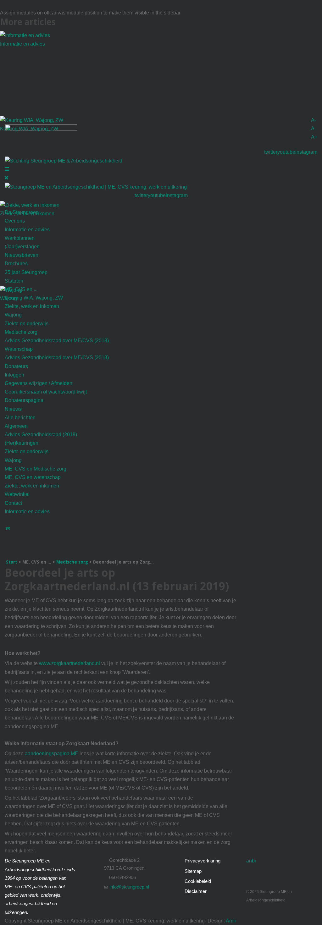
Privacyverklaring (202, 860)
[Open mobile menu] (7, 169)
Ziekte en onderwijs (26, 323)
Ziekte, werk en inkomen (32, 306)
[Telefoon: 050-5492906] (8, 537)
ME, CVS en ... (21, 289)
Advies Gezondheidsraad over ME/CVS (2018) (57, 340)
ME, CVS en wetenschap (33, 477)
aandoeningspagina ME (51, 753)
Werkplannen (20, 238)
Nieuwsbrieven (21, 255)
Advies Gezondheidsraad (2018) (41, 434)
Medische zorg (21, 332)
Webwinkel (17, 494)
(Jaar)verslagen (22, 246)
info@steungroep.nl (128, 886)
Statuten (14, 281)
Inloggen (14, 374)
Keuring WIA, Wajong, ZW (29, 128)
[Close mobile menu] (6, 177)
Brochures (16, 263)
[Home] (8, 203)
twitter (270, 152)
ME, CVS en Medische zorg (35, 468)
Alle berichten (20, 417)
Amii (230, 920)
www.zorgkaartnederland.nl (69, 663)
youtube (286, 152)
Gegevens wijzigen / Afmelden (38, 383)
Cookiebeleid (198, 881)
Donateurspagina (24, 400)
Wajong (13, 314)
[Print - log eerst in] (8, 545)
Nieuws (13, 409)
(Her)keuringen (21, 443)
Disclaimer (196, 891)
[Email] (8, 528)
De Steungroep (22, 212)
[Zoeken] (8, 554)
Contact (13, 503)
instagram (306, 152)
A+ (314, 137)
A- (313, 120)
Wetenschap (19, 349)
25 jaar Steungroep (26, 272)
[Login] (8, 520)
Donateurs (16, 366)
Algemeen (16, 426)
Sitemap (193, 871)
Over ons (15, 220)
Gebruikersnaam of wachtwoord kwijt (46, 391)
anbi (251, 860)
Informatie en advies (22, 44)
